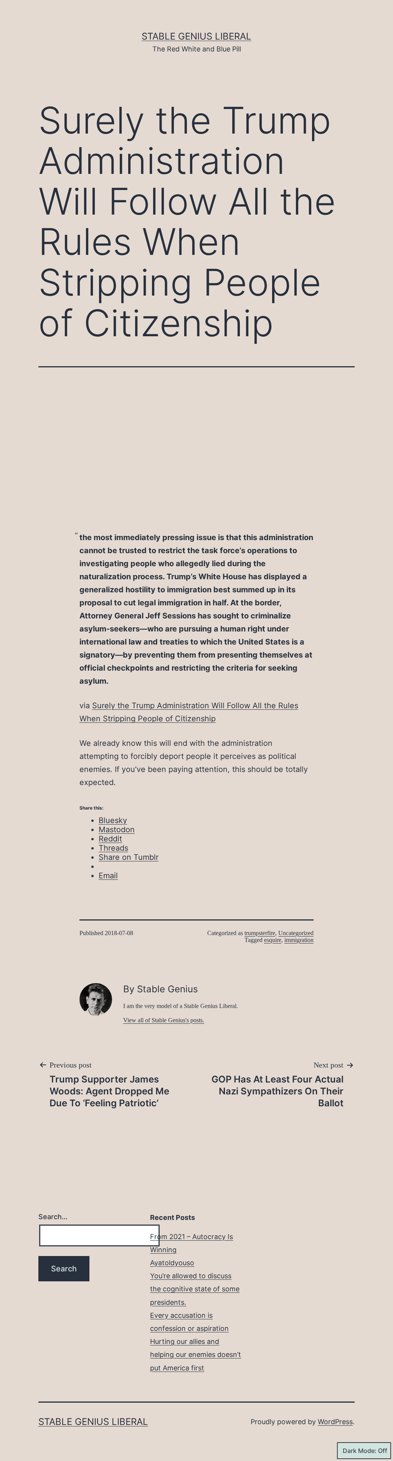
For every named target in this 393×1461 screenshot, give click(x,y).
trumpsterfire (259, 933)
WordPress (335, 1422)
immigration (299, 940)
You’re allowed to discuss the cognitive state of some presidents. (194, 1289)
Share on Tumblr (129, 857)
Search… (53, 1217)
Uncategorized (296, 933)
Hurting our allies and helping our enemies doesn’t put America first (195, 1354)
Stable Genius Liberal (196, 36)
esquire (272, 940)
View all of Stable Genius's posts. (163, 1020)
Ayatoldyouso (172, 1263)
